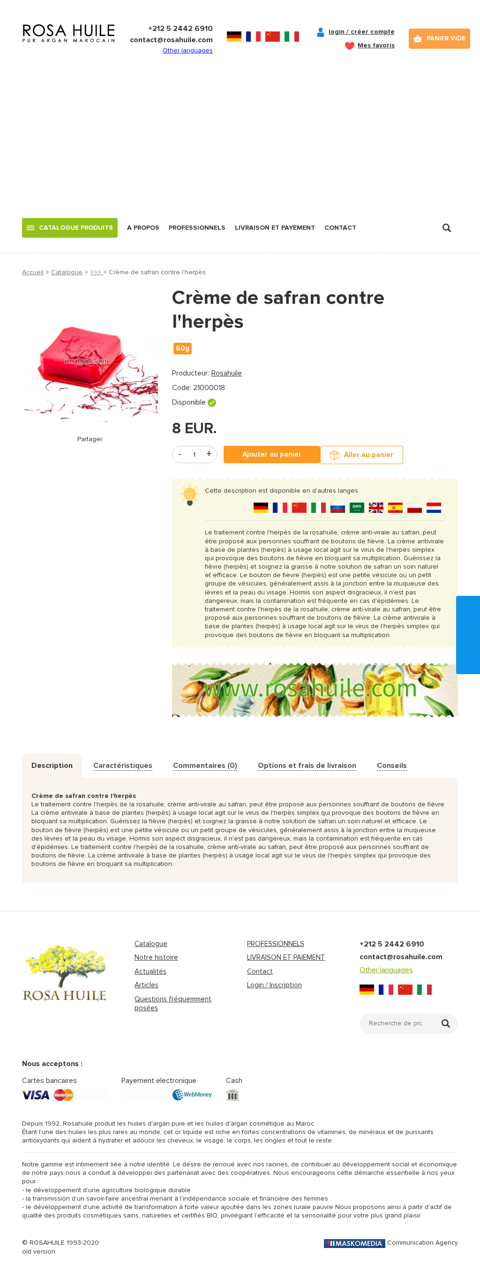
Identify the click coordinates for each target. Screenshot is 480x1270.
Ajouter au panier (271, 454)
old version (38, 1251)
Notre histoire (156, 957)
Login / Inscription (274, 985)
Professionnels (197, 228)
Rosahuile (226, 373)
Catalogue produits (76, 228)
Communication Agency (422, 1243)
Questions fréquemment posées (173, 1004)
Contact (340, 228)
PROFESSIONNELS (275, 943)
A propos (143, 228)
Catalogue (66, 272)
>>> (96, 272)
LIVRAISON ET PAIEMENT (286, 957)
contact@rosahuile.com (171, 40)
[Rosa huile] (64, 981)
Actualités (150, 971)
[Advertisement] (240, 147)
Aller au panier (368, 455)
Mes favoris (376, 45)
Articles (146, 985)
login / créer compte (362, 32)
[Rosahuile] (69, 42)
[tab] (52, 766)
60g (182, 348)
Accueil (33, 272)
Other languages (188, 50)
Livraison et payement (275, 228)
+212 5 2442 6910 (180, 28)
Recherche (446, 228)
